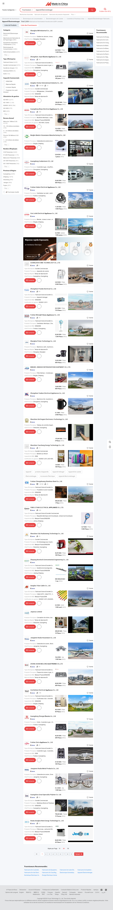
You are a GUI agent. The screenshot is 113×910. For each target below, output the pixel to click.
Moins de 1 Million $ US (10, 122)
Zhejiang (8, 177)
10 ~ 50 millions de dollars (11, 127)
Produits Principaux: (30, 36)
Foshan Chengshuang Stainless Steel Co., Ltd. (46, 481)
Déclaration (22, 890)
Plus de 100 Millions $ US (10, 136)
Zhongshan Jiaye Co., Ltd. (45, 57)
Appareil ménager (58, 472)
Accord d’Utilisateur (34, 890)
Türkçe (57, 894)
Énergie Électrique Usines (49, 875)
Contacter (31, 43)
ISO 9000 (7, 108)
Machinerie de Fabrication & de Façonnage (11, 39)
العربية (103, 892)
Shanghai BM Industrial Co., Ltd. (41, 31)
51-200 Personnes (11, 155)
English (21, 892)
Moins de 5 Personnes (11, 158)
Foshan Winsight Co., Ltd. (45, 315)
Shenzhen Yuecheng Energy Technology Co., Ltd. (47, 445)
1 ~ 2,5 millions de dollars (11, 141)
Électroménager (31, 476)
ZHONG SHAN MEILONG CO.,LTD (46, 664)
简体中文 (28, 892)
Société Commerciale (11, 65)
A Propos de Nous (11, 890)
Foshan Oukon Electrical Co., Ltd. (45, 187)
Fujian (7, 185)
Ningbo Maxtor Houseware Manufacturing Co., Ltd (47, 135)
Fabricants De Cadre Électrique (67, 870)
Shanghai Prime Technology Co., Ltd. (43, 341)
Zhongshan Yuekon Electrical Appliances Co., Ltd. (47, 393)
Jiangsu (7, 182)
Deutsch (64, 892)
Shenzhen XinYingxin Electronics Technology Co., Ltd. (49, 419)
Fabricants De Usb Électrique (32, 872)
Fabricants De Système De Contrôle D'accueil (85, 870)
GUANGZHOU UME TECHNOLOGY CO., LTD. (45, 263)
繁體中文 (36, 892)
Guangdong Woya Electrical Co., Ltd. (46, 109)
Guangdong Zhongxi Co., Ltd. (43, 716)
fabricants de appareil (41, 14)
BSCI (6, 111)
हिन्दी (43, 894)
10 (59, 848)
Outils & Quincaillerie (11, 52)
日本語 (43, 892)
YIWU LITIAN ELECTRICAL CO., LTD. (47, 507)
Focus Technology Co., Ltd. (56, 898)
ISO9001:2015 (9, 105)
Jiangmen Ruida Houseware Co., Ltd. (43, 638)
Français (50, 892)
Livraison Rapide (11, 87)
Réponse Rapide (10, 84)
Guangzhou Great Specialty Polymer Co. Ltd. (45, 795)
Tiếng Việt (64, 894)
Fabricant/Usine (10, 62)
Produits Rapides (86, 890)
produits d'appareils (42, 472)
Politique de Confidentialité (50, 890)
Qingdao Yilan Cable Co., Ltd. (40, 586)
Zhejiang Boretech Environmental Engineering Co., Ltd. (49, 560)
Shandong (8, 179)
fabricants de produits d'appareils (59, 14)
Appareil (28, 472)
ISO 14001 (8, 102)
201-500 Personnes (10, 161)
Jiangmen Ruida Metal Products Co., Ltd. (44, 768)
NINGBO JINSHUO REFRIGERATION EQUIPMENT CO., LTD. (50, 367)
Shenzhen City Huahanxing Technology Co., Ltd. (47, 533)
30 (64, 848)
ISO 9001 (8, 100)
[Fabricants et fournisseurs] (56, 4)
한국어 (97, 892)
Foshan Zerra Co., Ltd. (41, 742)
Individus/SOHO (9, 71)
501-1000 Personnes (11, 163)
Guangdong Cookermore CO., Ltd (41, 161)
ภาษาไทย (49, 894)
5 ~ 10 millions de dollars (10, 131)
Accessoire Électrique (47, 476)
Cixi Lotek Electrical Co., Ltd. (44, 213)
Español (57, 892)
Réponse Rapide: (29, 96)
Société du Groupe (10, 68)
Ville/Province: (28, 39)
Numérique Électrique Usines (32, 875)
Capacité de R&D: (29, 68)
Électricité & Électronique (10, 34)
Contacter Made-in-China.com (70, 890)
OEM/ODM (9, 81)
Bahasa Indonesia (74, 894)
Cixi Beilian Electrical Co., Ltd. (44, 690)
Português (72, 892)
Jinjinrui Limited (36, 612)
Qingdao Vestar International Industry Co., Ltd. (46, 83)
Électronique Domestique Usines (67, 872)
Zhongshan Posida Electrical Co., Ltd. (43, 289)
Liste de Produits (10, 25)
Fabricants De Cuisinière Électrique (32, 870)
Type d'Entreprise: (29, 63)
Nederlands (36, 894)
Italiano (80, 892)
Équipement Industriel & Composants (10, 43)
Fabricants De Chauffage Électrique (50, 872)
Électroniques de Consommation (10, 48)
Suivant (77, 854)
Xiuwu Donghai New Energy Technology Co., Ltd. (47, 821)
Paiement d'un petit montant (10, 91)
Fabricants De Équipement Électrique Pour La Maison (50, 870)
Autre (6, 74)
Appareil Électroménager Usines (85, 872)
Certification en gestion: (31, 122)
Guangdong (9, 174)
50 (68, 848)
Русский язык (89, 892)
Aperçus (95, 890)
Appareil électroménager (67, 476)
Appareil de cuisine (74, 472)
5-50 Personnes (10, 152)
